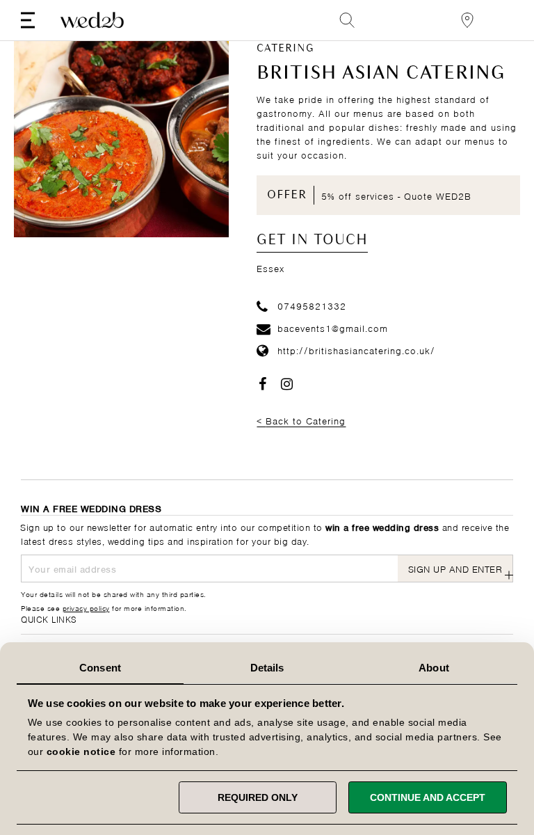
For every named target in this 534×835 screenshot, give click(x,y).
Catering (285, 48)
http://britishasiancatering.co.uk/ (356, 350)
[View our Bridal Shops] (467, 20)
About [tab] (434, 668)
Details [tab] (267, 668)
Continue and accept (427, 797)
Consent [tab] (100, 668)
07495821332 (311, 305)
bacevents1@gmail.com (332, 327)
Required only (258, 797)
